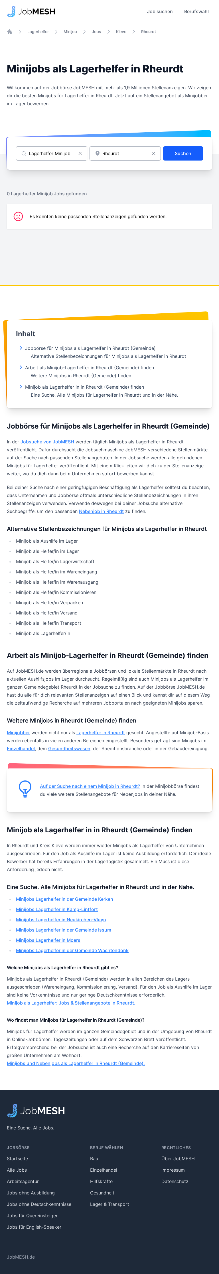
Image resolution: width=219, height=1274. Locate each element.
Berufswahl (196, 11)
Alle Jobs (17, 1170)
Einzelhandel (21, 748)
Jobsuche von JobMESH (47, 442)
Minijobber (18, 732)
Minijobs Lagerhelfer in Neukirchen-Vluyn (61, 919)
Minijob (70, 31)
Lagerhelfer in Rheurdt (100, 732)
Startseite (17, 1158)
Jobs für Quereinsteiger (32, 1215)
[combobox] (125, 153)
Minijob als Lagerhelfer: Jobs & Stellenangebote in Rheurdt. (71, 1003)
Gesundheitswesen (69, 748)
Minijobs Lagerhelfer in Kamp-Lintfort (57, 909)
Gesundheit (102, 1193)
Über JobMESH (178, 1158)
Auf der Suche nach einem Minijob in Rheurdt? (90, 786)
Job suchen (160, 11)
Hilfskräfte (101, 1181)
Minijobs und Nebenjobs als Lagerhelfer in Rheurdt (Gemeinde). (76, 1063)
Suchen (183, 153)
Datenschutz (174, 1181)
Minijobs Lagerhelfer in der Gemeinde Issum (63, 930)
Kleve (121, 31)
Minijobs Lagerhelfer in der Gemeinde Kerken (64, 899)
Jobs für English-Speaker (34, 1227)
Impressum (173, 1170)
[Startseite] (10, 32)
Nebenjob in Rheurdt (101, 511)
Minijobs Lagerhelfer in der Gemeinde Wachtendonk (72, 950)
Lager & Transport (109, 1204)
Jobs (96, 31)
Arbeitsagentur (23, 1181)
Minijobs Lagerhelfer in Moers (48, 940)
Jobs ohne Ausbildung (31, 1193)
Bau (94, 1158)
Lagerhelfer (38, 31)
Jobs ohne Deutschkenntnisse (39, 1204)
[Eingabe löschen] (80, 153)
